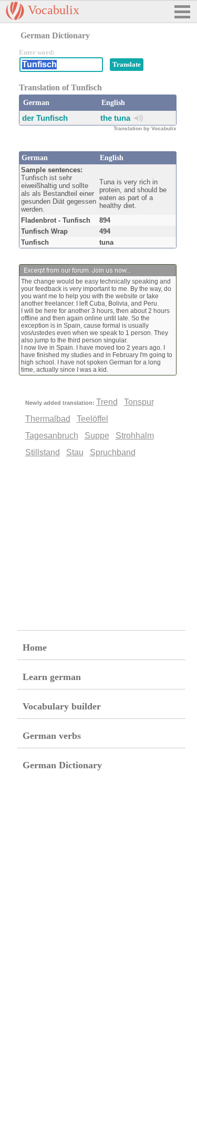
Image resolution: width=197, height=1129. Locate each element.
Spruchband (113, 452)
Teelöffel (92, 418)
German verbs (52, 735)
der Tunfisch (45, 117)
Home (35, 647)
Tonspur (139, 402)
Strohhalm (135, 435)
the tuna (115, 117)
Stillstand (42, 452)
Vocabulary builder (62, 706)
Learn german (52, 677)
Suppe (97, 435)
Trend (107, 402)
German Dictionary (62, 765)
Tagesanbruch (51, 435)
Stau (75, 452)
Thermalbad (47, 418)
